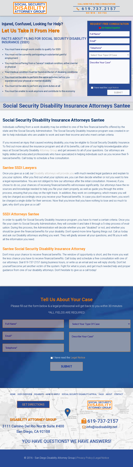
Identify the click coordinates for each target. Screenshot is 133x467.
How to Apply (53, 394)
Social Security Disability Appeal (79, 394)
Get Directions (33, 404)
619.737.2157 (98, 8)
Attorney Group (48, 150)
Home (13, 394)
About (109, 394)
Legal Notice (113, 87)
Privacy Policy (85, 457)
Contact (118, 394)
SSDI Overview (25, 394)
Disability (39, 394)
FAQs (101, 394)
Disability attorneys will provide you (54, 173)
